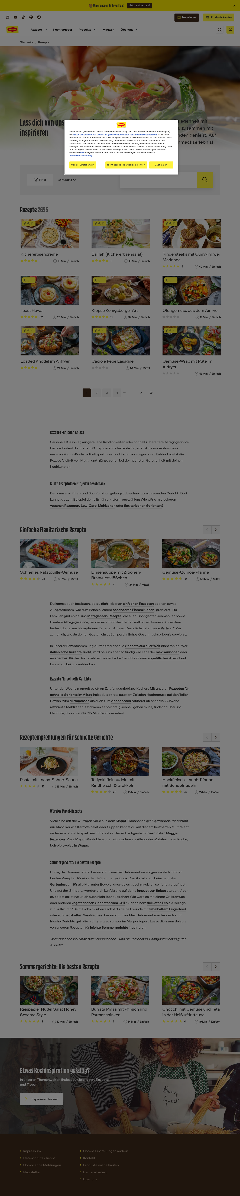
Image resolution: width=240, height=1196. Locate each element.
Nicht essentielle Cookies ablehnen (126, 165)
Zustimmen (161, 165)
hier (82, 152)
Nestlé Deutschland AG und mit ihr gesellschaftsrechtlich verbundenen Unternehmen (115, 134)
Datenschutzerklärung (81, 155)
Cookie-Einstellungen (82, 165)
